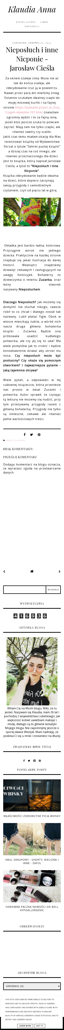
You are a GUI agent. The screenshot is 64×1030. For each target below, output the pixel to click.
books (9, 440)
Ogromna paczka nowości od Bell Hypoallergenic (32, 908)
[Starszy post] (60, 571)
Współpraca (32, 26)
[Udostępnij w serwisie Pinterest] (39, 435)
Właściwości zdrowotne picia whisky (32, 816)
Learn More (25, 1026)
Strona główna (26, 22)
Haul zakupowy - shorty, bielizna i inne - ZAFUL (32, 861)
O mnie (44, 22)
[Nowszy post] (4, 571)
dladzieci (20, 440)
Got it (39, 1026)
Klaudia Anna (32, 9)
